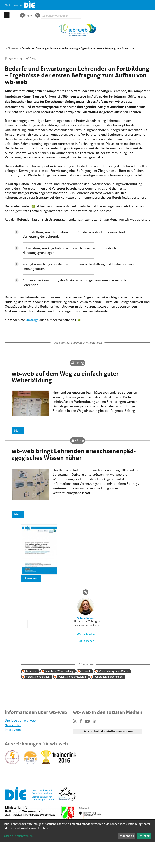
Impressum (13, 730)
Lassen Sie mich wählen (18, 836)
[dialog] (77, 830)
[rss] (74, 721)
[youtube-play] (87, 721)
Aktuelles (13, 48)
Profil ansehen (85, 641)
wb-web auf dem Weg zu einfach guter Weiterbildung (65, 376)
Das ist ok (144, 836)
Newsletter (13, 725)
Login (28, 15)
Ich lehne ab (126, 836)
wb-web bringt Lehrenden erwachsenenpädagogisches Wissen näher (74, 453)
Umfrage (32, 320)
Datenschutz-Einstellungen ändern (108, 731)
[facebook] (81, 721)
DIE (33, 206)
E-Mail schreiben (85, 634)
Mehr (18, 431)
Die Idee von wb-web (20, 721)
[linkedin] (94, 721)
